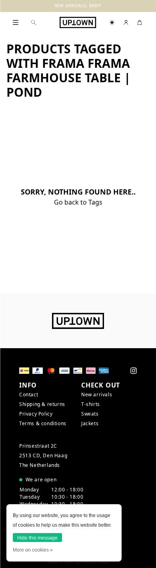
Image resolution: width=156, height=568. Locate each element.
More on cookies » (33, 550)
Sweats (90, 413)
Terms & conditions (42, 423)
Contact (28, 394)
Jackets (89, 423)
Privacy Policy (35, 413)
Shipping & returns (42, 404)
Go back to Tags (78, 202)
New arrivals (96, 394)
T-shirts (90, 404)
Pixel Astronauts (94, 561)
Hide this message (37, 538)
